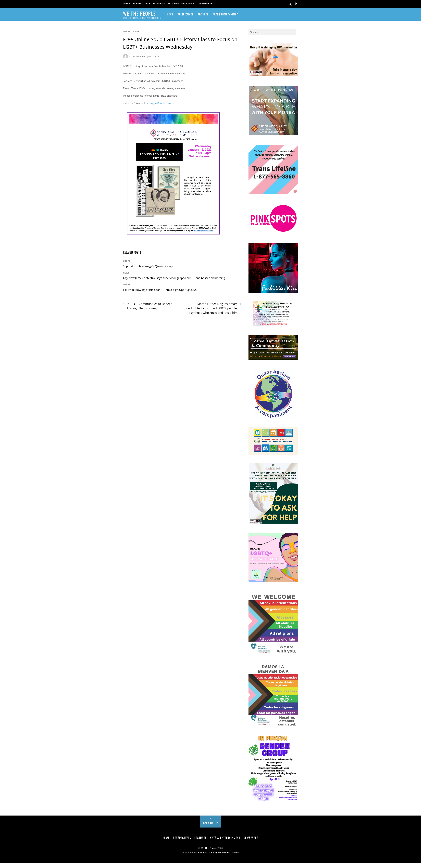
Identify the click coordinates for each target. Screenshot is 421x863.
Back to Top (210, 823)
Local (126, 31)
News (126, 3)
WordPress (201, 852)
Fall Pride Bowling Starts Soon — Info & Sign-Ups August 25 (160, 290)
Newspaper (205, 3)
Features (159, 3)
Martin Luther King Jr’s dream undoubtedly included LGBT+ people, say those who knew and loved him (213, 308)
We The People (209, 848)
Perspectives (141, 3)
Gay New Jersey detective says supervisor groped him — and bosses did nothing (174, 278)
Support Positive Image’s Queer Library (148, 266)
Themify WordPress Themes (224, 852)
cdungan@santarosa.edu (160, 103)
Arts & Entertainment (181, 3)
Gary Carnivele (137, 56)
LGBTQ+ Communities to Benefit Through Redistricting (147, 306)
